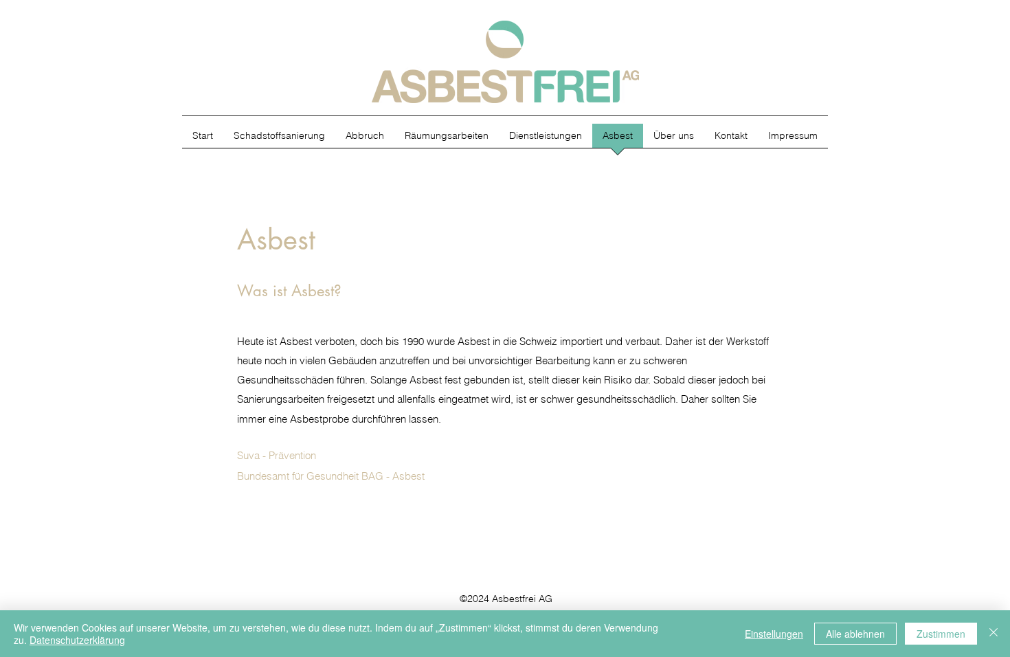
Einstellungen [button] (774, 634)
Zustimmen (941, 634)
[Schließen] (993, 633)
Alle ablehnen (855, 634)
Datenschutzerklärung (77, 640)
